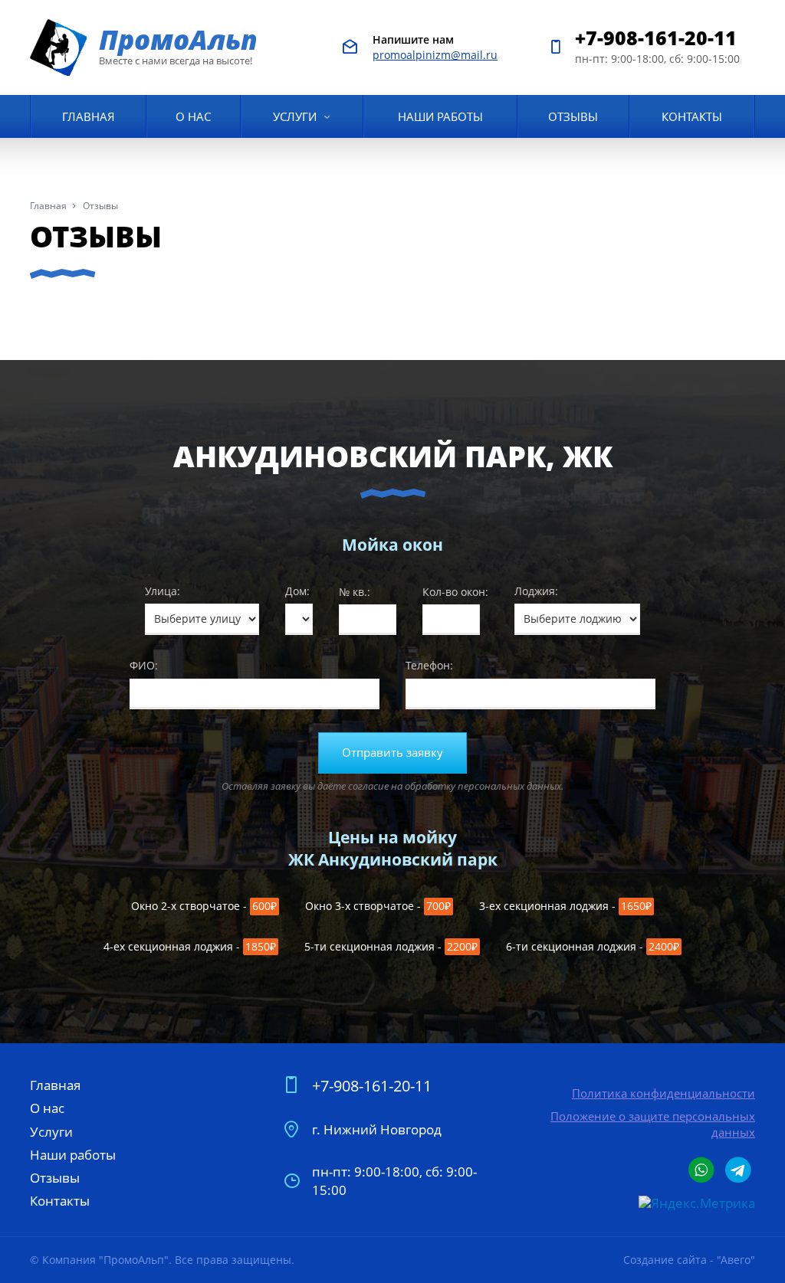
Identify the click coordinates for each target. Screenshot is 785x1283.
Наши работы (440, 116)
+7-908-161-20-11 (656, 38)
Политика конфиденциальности (663, 1093)
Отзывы (573, 116)
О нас (193, 116)
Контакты (692, 116)
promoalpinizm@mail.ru (435, 54)
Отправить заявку (392, 753)
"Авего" (736, 1259)
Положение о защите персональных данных (652, 1123)
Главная (88, 116)
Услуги (295, 116)
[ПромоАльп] (59, 47)
